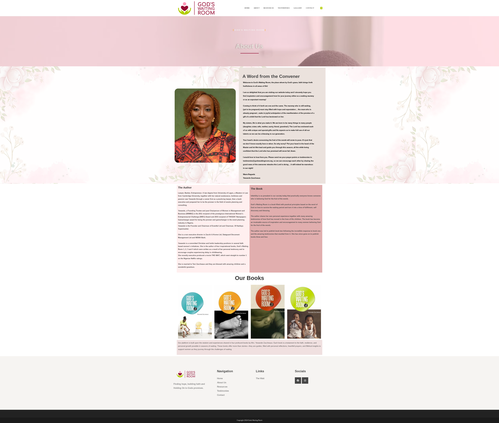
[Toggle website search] (326, 8)
